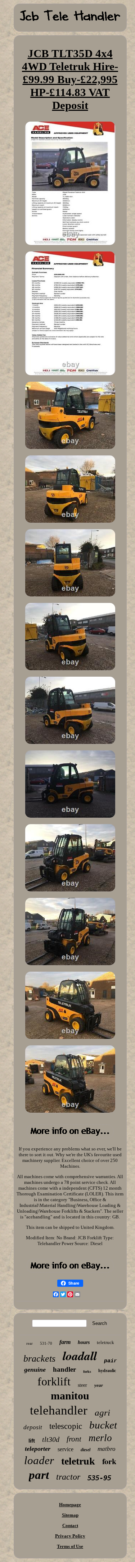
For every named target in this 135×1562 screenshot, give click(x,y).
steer (82, 1385)
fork (109, 1461)
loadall (80, 1355)
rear (29, 1343)
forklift (54, 1381)
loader (39, 1460)
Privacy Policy (70, 1536)
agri (102, 1412)
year (98, 1385)
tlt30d (50, 1439)
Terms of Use (70, 1546)
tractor (68, 1476)
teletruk (78, 1461)
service (65, 1449)
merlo (100, 1437)
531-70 (46, 1343)
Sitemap (70, 1515)
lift (31, 1441)
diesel (85, 1449)
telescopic (65, 1426)
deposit (32, 1427)
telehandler (58, 1410)
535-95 (99, 1478)
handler (64, 1369)
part (39, 1474)
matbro (107, 1448)
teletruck (105, 1342)
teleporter (37, 1448)
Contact (70, 1525)
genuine (35, 1369)
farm (65, 1342)
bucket (103, 1425)
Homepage (70, 1504)
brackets (39, 1358)
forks (87, 1371)
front (74, 1439)
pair (110, 1361)
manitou (70, 1396)
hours (84, 1342)
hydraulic (107, 1370)
